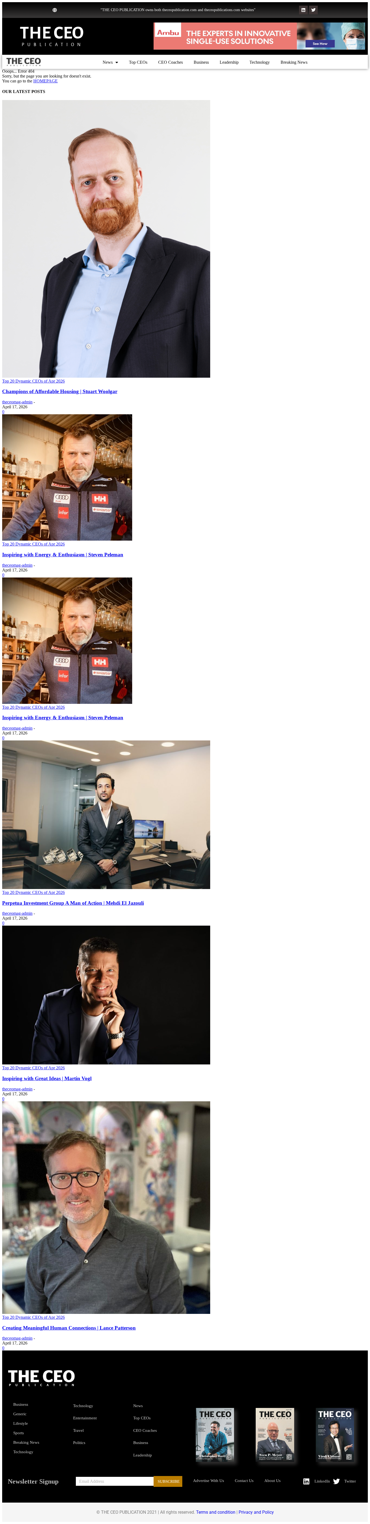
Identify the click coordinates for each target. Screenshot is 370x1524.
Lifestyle (20, 1423)
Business (201, 62)
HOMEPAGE (45, 81)
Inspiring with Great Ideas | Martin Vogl (47, 1078)
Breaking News (294, 62)
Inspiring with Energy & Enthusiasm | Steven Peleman (62, 554)
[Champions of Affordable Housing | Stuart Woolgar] (106, 376)
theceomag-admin (17, 402)
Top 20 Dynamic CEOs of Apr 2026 (33, 381)
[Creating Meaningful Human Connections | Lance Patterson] (106, 1312)
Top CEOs (138, 62)
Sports (18, 1433)
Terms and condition (215, 1512)
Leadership (229, 62)
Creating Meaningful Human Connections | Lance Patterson (69, 1328)
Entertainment (85, 1418)
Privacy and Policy (256, 1512)
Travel (78, 1430)
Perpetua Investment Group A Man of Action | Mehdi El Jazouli (73, 903)
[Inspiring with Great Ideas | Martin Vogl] (106, 1063)
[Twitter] (313, 10)
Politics (79, 1442)
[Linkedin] (303, 10)
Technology (259, 62)
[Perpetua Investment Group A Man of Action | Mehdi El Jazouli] (106, 887)
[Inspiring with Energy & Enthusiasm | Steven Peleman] (67, 539)
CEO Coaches (170, 62)
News (108, 62)
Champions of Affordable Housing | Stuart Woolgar (59, 391)
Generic (20, 1414)
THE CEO (52, 33)
